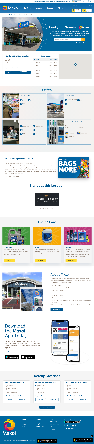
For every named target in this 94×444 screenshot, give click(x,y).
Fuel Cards (52, 428)
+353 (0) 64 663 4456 (42, 392)
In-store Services (40, 428)
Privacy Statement (23, 440)
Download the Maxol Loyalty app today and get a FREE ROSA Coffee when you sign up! (51, 1)
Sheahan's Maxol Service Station (45, 382)
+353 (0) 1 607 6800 (70, 428)
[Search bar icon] (83, 39)
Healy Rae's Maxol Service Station (76, 382)
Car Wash (38, 424)
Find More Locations (47, 407)
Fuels (51, 426)
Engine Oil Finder (88, 10)
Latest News (25, 423)
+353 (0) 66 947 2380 (11, 392)
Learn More (9, 260)
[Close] (92, 436)
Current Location (81, 42)
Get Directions (10, 72)
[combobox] (81, 5)
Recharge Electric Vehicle (41, 423)
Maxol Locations (78, 10)
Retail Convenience (54, 424)
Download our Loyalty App (23, 72)
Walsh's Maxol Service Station (14, 382)
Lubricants (52, 429)
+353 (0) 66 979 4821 (11, 65)
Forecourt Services (40, 426)
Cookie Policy (32, 440)
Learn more (56, 309)
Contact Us (24, 426)
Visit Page (10, 399)
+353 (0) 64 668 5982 (73, 392)
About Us (24, 424)
